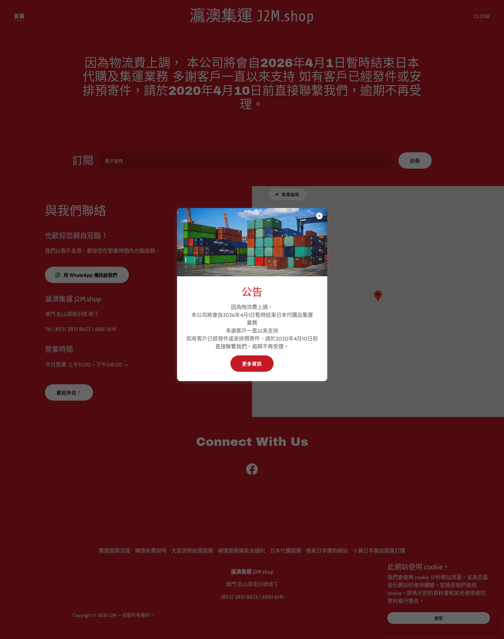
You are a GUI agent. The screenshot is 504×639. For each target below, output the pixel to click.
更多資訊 (252, 364)
